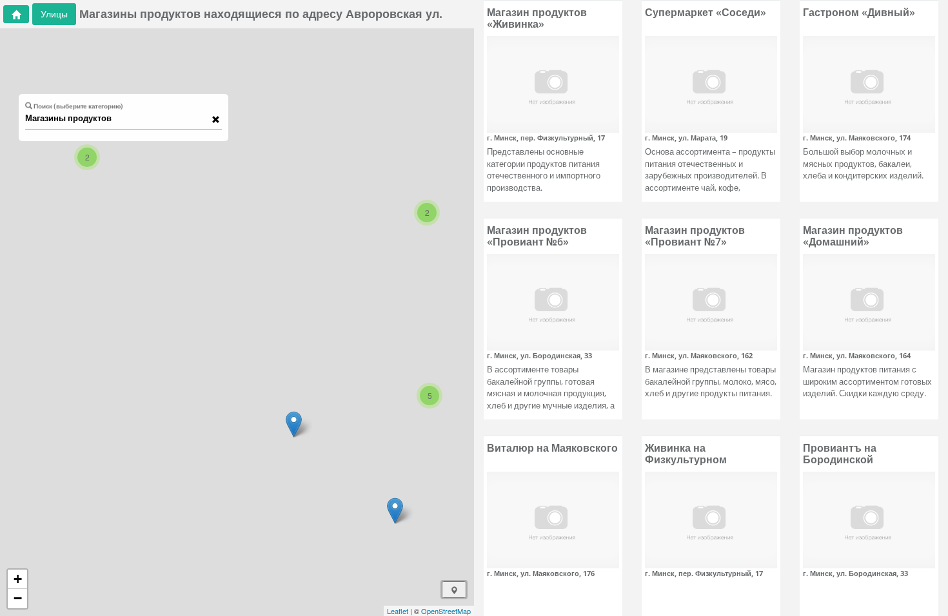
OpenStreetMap (446, 611)
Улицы (54, 14)
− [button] (18, 598)
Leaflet (397, 611)
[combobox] (117, 118)
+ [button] (18, 579)
